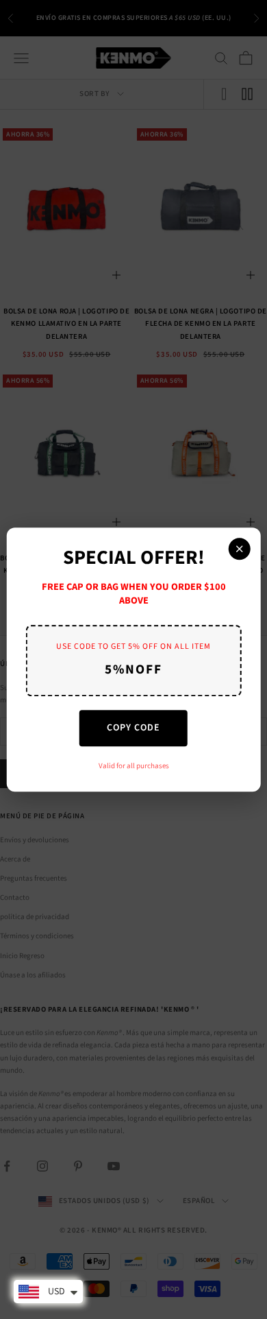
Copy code (133, 728)
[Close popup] (239, 549)
